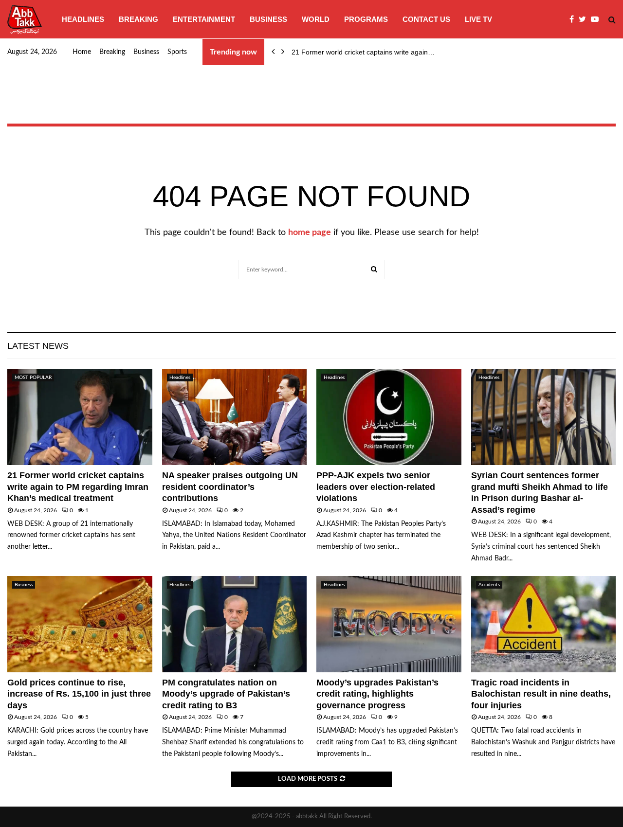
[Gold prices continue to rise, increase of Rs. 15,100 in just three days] (79, 624)
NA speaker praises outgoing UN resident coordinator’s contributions (230, 486)
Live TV (478, 19)
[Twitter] (585, 19)
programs (366, 19)
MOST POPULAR (33, 377)
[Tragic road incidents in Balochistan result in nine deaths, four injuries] (543, 624)
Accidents (489, 584)
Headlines (83, 19)
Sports (177, 52)
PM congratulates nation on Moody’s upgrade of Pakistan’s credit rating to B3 (226, 694)
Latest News (38, 346)
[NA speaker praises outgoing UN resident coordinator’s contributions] (234, 417)
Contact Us (426, 19)
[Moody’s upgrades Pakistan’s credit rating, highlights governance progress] (388, 624)
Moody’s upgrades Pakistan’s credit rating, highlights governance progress (377, 694)
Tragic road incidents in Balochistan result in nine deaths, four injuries (541, 694)
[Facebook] (574, 19)
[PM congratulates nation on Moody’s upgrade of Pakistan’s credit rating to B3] (234, 624)
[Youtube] (597, 19)
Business (268, 19)
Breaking (138, 19)
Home (82, 52)
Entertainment (204, 19)
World (316, 19)
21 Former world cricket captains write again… (363, 52)
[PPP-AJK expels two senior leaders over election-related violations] (388, 417)
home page (309, 232)
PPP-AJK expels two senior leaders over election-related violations (375, 486)
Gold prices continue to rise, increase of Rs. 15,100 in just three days (79, 694)
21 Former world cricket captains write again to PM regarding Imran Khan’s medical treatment (77, 486)
